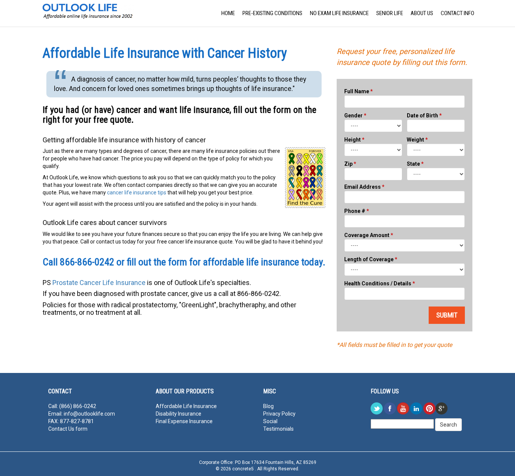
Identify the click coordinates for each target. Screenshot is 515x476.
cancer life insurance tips (136, 192)
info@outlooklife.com (89, 414)
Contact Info (457, 13)
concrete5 (243, 468)
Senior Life (389, 13)
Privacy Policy (279, 414)
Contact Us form (67, 429)
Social (270, 421)
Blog (268, 406)
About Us (422, 13)
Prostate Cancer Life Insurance (99, 283)
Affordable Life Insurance (186, 406)
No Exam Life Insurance (339, 13)
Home (228, 13)
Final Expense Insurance (184, 421)
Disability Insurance (178, 414)
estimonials (280, 429)
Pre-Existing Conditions (272, 13)
